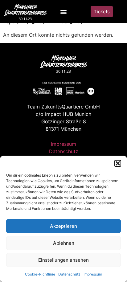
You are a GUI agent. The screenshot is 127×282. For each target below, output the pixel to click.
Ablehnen (63, 243)
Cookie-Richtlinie (40, 274)
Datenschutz (69, 274)
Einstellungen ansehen (63, 260)
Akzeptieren (63, 226)
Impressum (93, 274)
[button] (118, 163)
